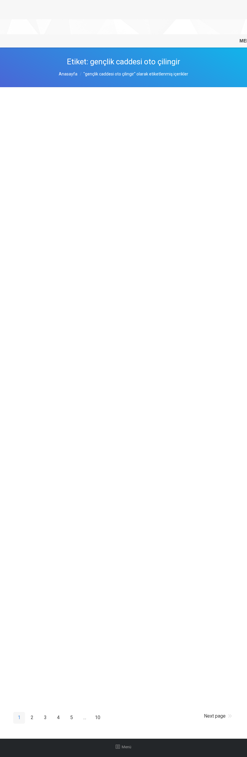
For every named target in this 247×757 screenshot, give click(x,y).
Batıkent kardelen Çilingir (54, 304)
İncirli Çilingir (38, 111)
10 (97, 717)
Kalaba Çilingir (39, 641)
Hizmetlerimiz (67, 157)
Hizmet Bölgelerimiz (72, 213)
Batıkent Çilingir (42, 368)
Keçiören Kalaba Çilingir (52, 472)
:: (90, 157)
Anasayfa (68, 74)
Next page (215, 716)
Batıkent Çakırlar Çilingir (52, 231)
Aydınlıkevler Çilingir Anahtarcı (61, 175)
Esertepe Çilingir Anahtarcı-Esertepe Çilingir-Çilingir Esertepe (102, 520)
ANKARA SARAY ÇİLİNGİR (56, 424)
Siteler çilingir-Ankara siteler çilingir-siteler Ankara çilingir (97, 585)
